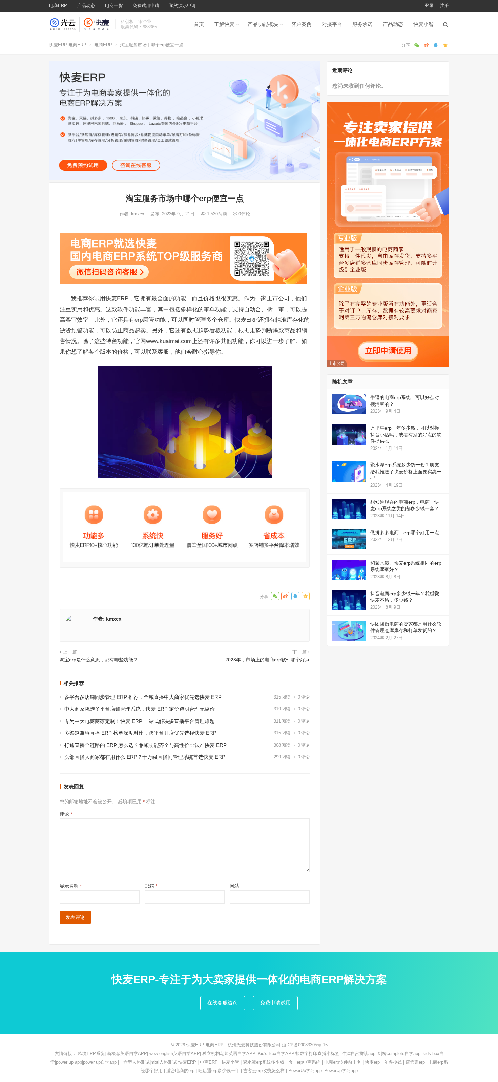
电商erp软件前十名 (342, 1062)
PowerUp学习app (305, 1070)
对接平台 (332, 24)
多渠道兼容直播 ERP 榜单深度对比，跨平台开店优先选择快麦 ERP (140, 733)
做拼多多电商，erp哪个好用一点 (404, 532)
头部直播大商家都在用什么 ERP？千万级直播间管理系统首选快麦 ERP (144, 757)
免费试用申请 (146, 5)
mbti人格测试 (164, 1062)
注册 (444, 5)
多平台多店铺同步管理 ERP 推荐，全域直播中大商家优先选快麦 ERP (143, 697)
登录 (429, 5)
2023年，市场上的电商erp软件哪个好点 (267, 659)
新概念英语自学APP (127, 1053)
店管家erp (415, 1062)
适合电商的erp (180, 1070)
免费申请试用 (275, 1002)
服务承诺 (362, 24)
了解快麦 (224, 24)
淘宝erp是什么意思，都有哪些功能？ (99, 659)
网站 (234, 886)
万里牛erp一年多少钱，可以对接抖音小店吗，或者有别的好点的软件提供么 (405, 434)
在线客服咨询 (222, 1002)
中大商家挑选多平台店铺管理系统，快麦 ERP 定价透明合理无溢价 (139, 709)
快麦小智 (423, 24)
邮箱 (151, 886)
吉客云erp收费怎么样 (264, 1070)
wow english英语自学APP (174, 1053)
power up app (69, 1062)
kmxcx (138, 213)
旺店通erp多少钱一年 (219, 1070)
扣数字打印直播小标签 (317, 1053)
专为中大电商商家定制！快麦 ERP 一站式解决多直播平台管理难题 (139, 721)
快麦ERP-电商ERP (67, 44)
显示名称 (71, 886)
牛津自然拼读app (358, 1053)
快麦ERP (187, 1062)
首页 (199, 24)
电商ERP (58, 5)
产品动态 (86, 5)
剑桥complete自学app (399, 1053)
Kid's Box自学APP (276, 1053)
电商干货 (114, 5)
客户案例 (301, 24)
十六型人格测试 (134, 1062)
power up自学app (100, 1062)
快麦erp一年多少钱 (383, 1062)
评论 (66, 814)
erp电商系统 (308, 1062)
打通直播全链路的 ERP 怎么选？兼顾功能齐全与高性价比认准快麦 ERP (145, 745)
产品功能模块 (263, 24)
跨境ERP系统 (91, 1053)
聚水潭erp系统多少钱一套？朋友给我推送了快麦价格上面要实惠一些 (405, 471)
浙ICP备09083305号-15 (305, 1044)
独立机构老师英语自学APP (228, 1053)
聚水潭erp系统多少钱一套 (268, 1062)
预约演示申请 (182, 5)
